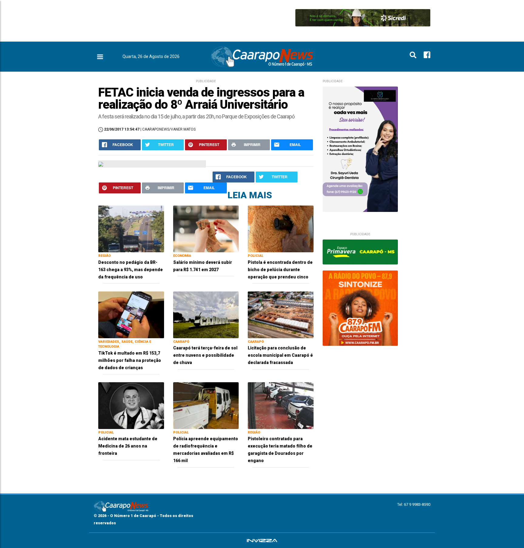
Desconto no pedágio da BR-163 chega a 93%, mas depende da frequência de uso (130, 269)
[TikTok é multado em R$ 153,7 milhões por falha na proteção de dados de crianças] (131, 314)
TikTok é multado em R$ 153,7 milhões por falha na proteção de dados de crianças (129, 360)
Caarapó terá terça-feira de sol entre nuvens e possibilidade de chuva (205, 355)
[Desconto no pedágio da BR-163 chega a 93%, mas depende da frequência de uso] (131, 228)
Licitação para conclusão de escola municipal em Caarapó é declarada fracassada (280, 355)
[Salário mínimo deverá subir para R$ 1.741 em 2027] (206, 228)
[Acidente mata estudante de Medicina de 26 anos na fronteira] (131, 405)
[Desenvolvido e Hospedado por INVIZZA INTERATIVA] (262, 540)
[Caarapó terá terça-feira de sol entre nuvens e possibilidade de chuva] (206, 314)
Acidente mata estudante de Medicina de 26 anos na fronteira (127, 446)
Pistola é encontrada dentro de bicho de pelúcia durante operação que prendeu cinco (280, 269)
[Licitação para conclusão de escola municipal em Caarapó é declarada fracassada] (281, 314)
